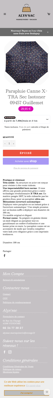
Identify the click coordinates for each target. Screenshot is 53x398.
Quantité (8, 137)
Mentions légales (11, 372)
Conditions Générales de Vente (18, 366)
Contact (6, 294)
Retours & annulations (14, 280)
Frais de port (24, 126)
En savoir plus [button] (33, 385)
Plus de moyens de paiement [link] (26, 168)
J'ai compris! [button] (26, 393)
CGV (5, 298)
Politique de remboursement (17, 302)
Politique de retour (12, 369)
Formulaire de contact (14, 316)
